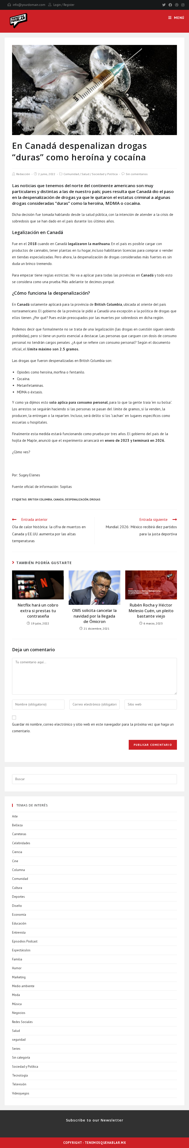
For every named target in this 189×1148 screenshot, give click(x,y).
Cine (15, 861)
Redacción (23, 174)
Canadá (58, 499)
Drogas (95, 499)
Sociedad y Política (105, 174)
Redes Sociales (22, 1022)
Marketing (19, 977)
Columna (18, 870)
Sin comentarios (137, 174)
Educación (19, 923)
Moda (16, 995)
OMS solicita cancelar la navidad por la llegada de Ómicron (94, 616)
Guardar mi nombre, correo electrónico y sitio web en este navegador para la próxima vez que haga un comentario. (93, 727)
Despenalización (76, 499)
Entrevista (19, 932)
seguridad (19, 1039)
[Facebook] (170, 4)
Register (68, 5)
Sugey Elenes (29, 475)
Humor (16, 968)
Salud (85, 174)
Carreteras (19, 834)
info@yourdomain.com (29, 5)
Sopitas (66, 486)
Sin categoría (21, 1057)
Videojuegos (20, 1093)
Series (16, 1049)
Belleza (17, 825)
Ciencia (17, 852)
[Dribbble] (176, 4)
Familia (17, 959)
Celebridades (21, 843)
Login (57, 5)
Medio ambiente (23, 986)
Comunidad (71, 174)
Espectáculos (21, 950)
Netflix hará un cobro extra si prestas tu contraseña (38, 610)
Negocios (18, 1013)
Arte (15, 816)
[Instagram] (182, 4)
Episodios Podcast (24, 941)
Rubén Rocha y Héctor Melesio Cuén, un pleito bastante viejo (151, 610)
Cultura (17, 888)
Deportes (18, 897)
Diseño (17, 906)
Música (17, 1004)
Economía (19, 915)
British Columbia (40, 499)
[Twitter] (164, 4)
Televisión (19, 1084)
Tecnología (20, 1075)
